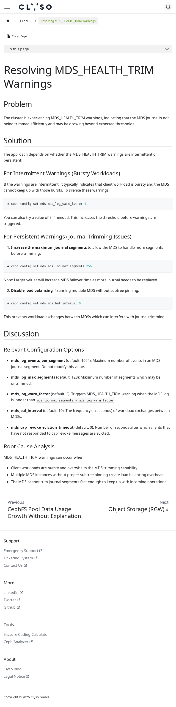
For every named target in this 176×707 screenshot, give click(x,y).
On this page (18, 48)
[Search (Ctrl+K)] (168, 7)
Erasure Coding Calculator (26, 634)
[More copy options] (168, 36)
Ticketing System (18, 558)
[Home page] (8, 20)
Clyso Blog (13, 669)
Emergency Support (21, 550)
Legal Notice (14, 676)
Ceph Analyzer (16, 641)
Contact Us (13, 565)
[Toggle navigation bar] (7, 6)
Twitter (10, 599)
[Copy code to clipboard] (166, 203)
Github (10, 607)
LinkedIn (11, 592)
